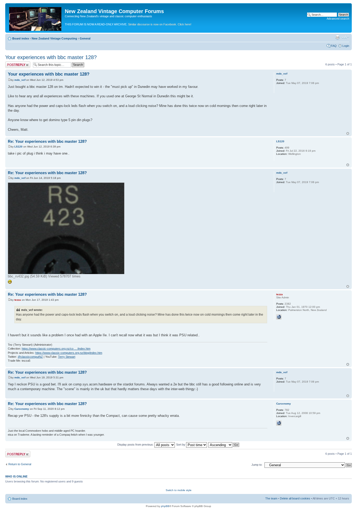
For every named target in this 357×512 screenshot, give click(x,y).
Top (347, 133)
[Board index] (36, 17)
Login (345, 45)
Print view (337, 37)
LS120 (18, 146)
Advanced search (338, 18)
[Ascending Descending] (224, 444)
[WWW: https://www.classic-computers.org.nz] (278, 317)
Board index (20, 38)
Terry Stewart (66, 356)
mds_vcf (19, 79)
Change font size (345, 37)
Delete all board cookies (295, 498)
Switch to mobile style (179, 490)
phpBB (165, 506)
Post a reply (12, 63)
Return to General (19, 464)
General (85, 38)
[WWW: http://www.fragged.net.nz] (278, 423)
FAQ (334, 45)
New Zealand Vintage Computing (54, 38)
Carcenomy (21, 408)
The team (271, 498)
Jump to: (256, 464)
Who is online (16, 476)
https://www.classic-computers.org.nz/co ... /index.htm (56, 348)
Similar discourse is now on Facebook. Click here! (159, 24)
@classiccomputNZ (30, 356)
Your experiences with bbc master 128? (51, 57)
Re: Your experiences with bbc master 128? (47, 141)
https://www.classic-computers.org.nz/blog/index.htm (68, 352)
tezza (17, 299)
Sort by (181, 444)
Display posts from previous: (135, 444)
